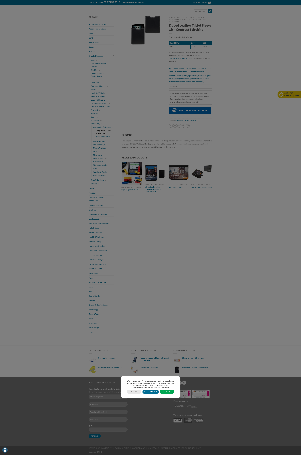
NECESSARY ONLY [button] (150, 392)
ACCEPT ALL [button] (166, 392)
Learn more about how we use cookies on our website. (150, 387)
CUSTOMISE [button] (134, 392)
